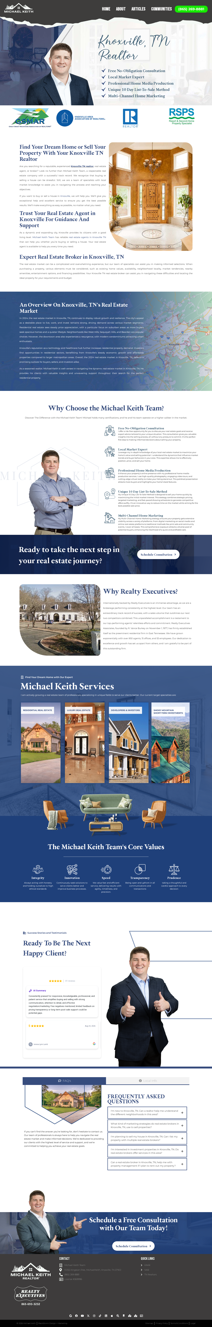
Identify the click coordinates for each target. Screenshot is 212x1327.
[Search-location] (117, 1315)
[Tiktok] (100, 1315)
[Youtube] (82, 1315)
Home (106, 9)
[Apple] (112, 1315)
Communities (161, 9)
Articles (139, 9)
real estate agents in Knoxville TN (87, 237)
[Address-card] (141, 1315)
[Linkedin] (106, 1315)
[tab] (64, 1080)
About (121, 9)
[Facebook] (76, 1315)
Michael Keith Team (43, 237)
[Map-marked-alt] (129, 1315)
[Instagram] (94, 1315)
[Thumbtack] (123, 1315)
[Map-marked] (135, 1315)
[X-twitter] (88, 1315)
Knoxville (65, 196)
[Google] (70, 1315)
